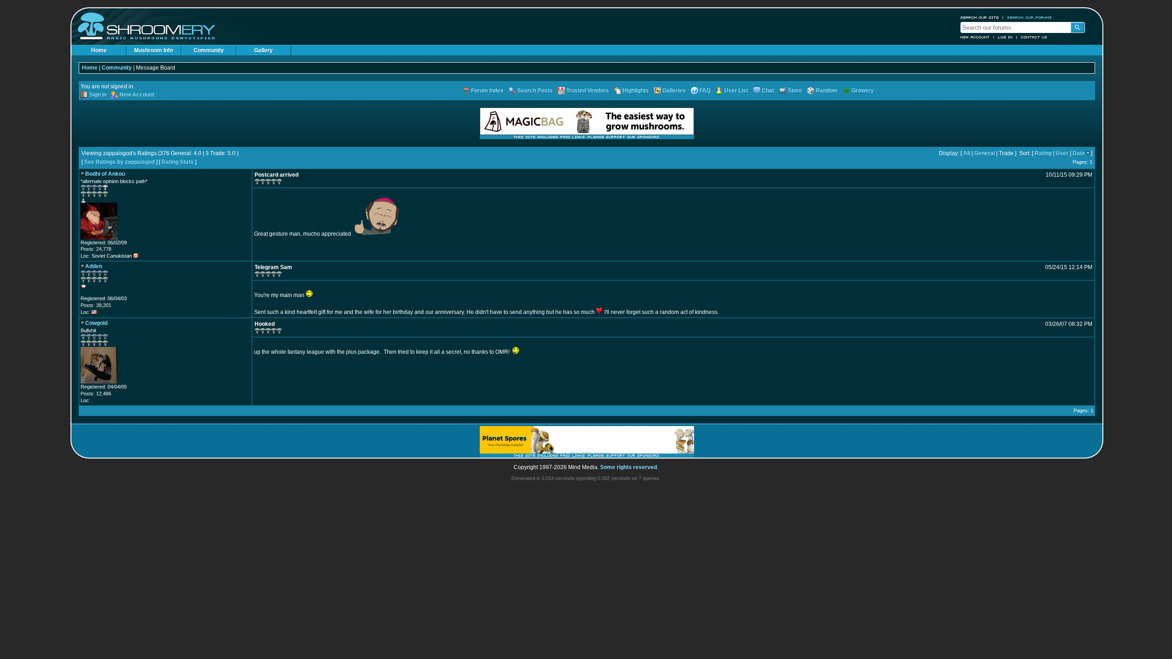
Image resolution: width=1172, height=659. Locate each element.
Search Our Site (979, 17)
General (984, 153)
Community (209, 50)
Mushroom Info (153, 50)
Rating (1043, 153)
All (966, 153)
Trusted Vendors (587, 90)
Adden (93, 266)
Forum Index (487, 90)
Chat (768, 90)
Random (827, 90)
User (1062, 153)
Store (795, 90)
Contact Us (1034, 37)
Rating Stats (178, 162)
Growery (863, 90)
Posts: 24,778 (96, 249)
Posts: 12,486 (96, 393)
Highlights (636, 90)
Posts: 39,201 (96, 305)
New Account (975, 37)
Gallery (263, 50)
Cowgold (96, 323)
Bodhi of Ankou (105, 174)
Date (1079, 153)
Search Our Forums (1029, 17)
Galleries (674, 90)
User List (736, 90)
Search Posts (535, 90)
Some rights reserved (628, 467)
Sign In (98, 95)
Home (99, 50)
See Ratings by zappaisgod (119, 162)
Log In (1005, 37)
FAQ (705, 90)
